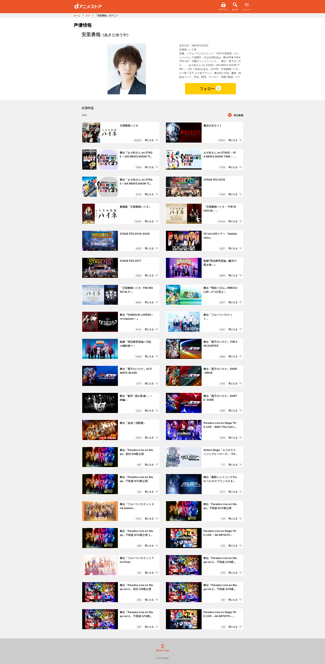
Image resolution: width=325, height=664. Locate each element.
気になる (149, 140)
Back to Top (162, 650)
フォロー (207, 88)
